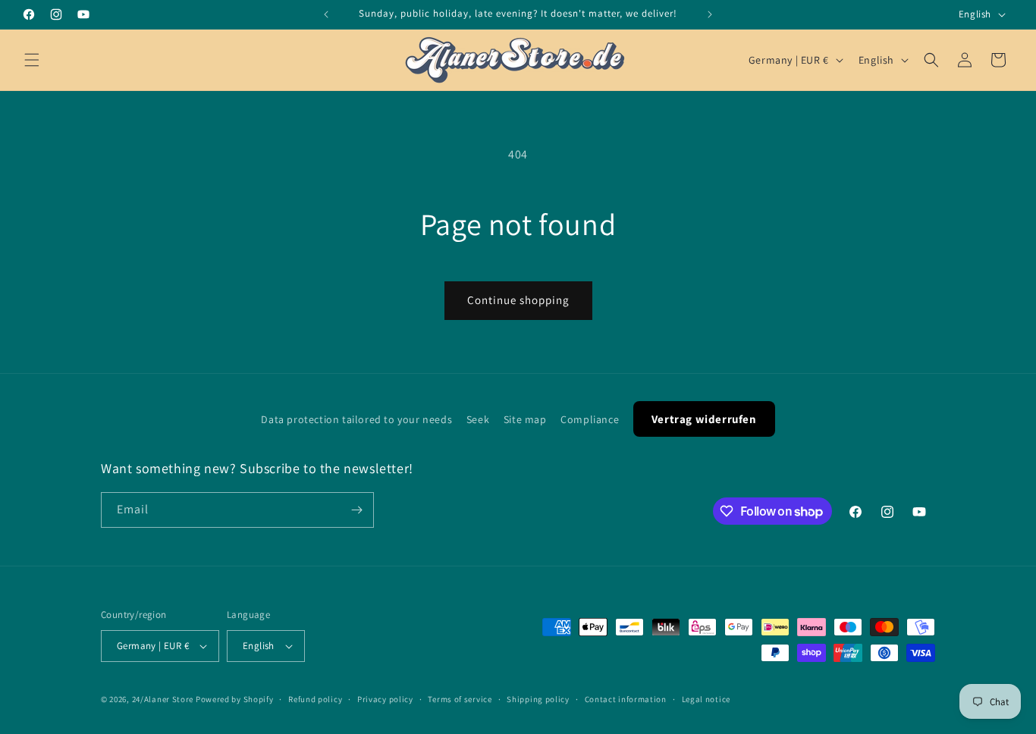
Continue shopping (518, 300)
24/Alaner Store (163, 699)
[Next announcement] (710, 14)
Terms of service (459, 699)
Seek (477, 419)
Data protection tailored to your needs (356, 419)
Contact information (626, 699)
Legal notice (706, 699)
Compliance (589, 419)
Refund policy (315, 699)
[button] (32, 60)
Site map (525, 419)
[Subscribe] (356, 510)
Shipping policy (538, 699)
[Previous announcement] (326, 14)
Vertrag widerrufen (704, 419)
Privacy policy (385, 699)
